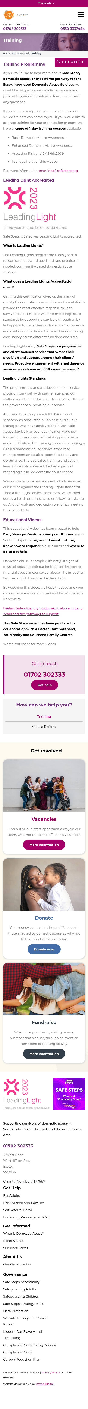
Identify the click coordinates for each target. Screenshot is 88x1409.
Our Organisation (17, 1264)
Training (44, 716)
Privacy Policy (51, 1372)
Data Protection (15, 1311)
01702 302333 (14, 29)
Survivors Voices (15, 1248)
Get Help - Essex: (71, 24)
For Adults (11, 1196)
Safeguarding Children (21, 1296)
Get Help (12, 1188)
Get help (45, 685)
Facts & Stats (13, 1241)
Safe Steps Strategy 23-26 (23, 1304)
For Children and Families (23, 1203)
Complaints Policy (17, 1352)
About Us (12, 1257)
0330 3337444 (72, 29)
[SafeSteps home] (16, 14)
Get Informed (16, 1226)
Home (6, 53)
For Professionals (21, 53)
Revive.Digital (44, 1383)
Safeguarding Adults (19, 1289)
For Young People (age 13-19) (25, 1217)
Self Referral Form (17, 1210)
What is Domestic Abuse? (23, 1233)
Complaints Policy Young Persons (29, 1345)
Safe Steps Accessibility (21, 1282)
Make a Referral (44, 727)
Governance (15, 1274)
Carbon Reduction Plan (21, 1359)
